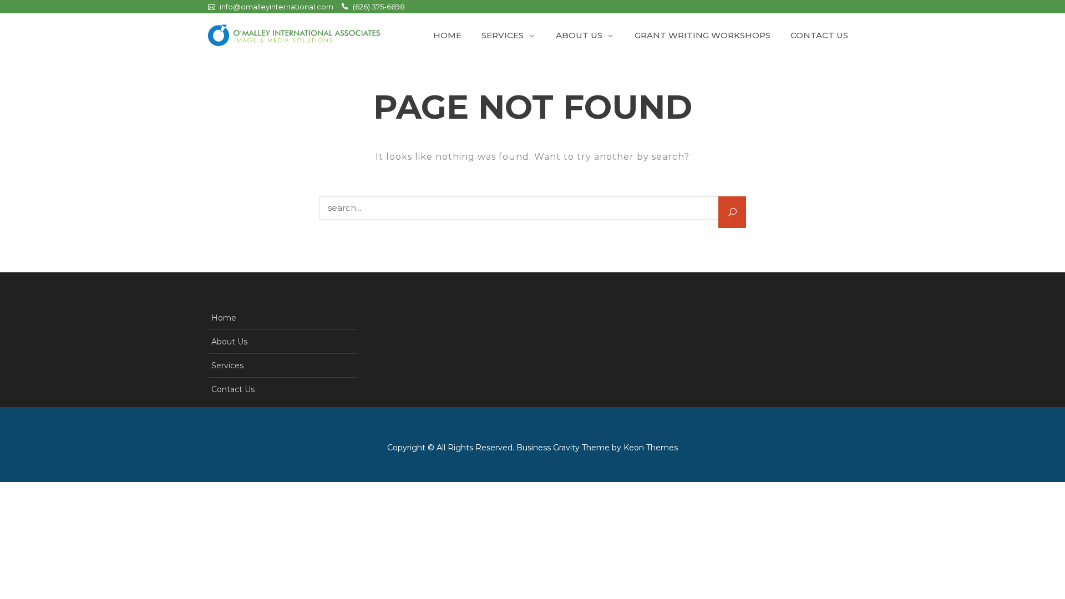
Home (447, 35)
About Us (579, 35)
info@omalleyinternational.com (276, 6)
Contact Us (819, 35)
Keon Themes (650, 448)
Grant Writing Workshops (702, 35)
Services (502, 35)
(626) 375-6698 (379, 6)
